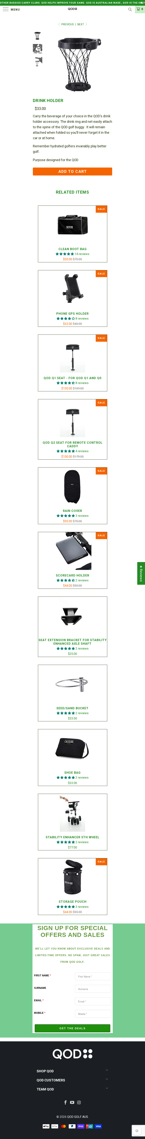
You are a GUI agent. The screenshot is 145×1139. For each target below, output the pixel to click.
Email (38, 1000)
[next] (108, 64)
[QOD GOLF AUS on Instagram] (79, 1102)
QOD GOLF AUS (77, 1117)
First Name (42, 975)
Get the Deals (72, 1028)
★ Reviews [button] (141, 573)
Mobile (39, 1013)
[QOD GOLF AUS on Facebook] (65, 1102)
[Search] (130, 9)
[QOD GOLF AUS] (72, 9)
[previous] (50, 64)
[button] (65, 254)
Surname (40, 988)
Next (81, 24)
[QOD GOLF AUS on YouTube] (72, 1102)
